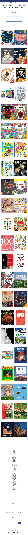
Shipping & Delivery (13, 526)
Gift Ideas (10, 5)
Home (11, 10)
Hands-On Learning (14, 469)
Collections (14, 10)
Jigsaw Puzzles (14, 475)
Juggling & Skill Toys (14, 489)
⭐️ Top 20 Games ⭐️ (14, 457)
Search (6, 526)
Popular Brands (14, 460)
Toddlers (10, 24)
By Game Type (14, 458)
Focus (9, 7)
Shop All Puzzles (14, 478)
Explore (16, 7)
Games (15, 5)
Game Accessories (14, 462)
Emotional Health (14, 471)
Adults (16, 26)
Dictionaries (12, 19)
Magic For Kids (14, 481)
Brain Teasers (14, 476)
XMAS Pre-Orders (14, 455)
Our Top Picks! (14, 447)
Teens (14, 26)
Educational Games (14, 468)
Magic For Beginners (14, 482)
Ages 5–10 (17, 24)
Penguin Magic (14, 480)
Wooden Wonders (14, 492)
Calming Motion (14, 488)
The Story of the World (14, 465)
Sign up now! (18, 513)
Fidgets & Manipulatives (14, 486)
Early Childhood (14, 24)
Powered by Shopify (14, 530)
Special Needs (14, 472)
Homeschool (14, 466)
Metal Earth (14, 493)
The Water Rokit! (14, 464)
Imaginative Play (14, 501)
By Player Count (14, 459)
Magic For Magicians (14, 483)
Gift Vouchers (14, 454)
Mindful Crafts (14, 494)
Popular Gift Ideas (14, 453)
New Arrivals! (5, 5)
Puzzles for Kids (14, 477)
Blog (16, 526)
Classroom (14, 467)
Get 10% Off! (21, 7)
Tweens (12, 26)
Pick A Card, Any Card (14, 484)
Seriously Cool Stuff (14, 503)
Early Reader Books (14, 470)
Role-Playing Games (14, 461)
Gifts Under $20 (14, 451)
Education (19, 5)
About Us (9, 526)
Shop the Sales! (14, 448)
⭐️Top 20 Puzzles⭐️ (14, 474)
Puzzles (24, 5)
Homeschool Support (20, 526)
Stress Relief (14, 487)
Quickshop (4, 46)
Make (12, 7)
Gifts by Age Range (14, 452)
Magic (5, 7)
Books (14, 502)
